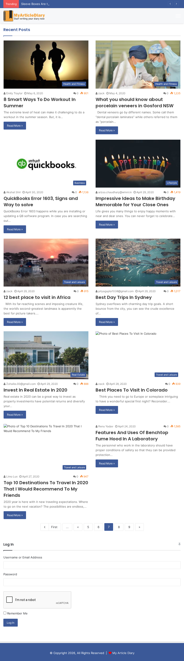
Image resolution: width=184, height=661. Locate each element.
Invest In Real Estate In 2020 (35, 390)
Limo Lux (12, 476)
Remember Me (17, 613)
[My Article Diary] (24, 15)
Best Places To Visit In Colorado (132, 390)
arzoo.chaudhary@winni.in (115, 192)
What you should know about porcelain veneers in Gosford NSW (134, 102)
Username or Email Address (22, 557)
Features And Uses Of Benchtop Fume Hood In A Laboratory (132, 435)
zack (101, 93)
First (54, 527)
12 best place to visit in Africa (37, 297)
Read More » (15, 125)
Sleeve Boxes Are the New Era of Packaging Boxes (56, 4)
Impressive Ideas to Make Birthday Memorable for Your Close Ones (135, 201)
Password (10, 574)
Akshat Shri (13, 192)
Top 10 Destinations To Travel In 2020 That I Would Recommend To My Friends (46, 489)
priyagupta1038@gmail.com (116, 291)
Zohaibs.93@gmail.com (21, 383)
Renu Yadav (105, 426)
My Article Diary (123, 653)
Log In (10, 622)
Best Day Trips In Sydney (124, 297)
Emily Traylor (14, 93)
